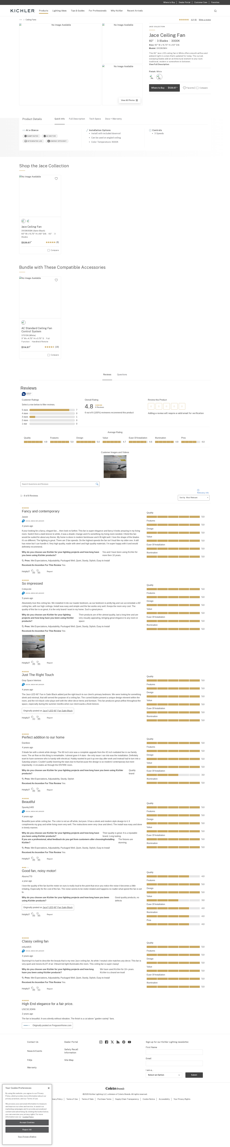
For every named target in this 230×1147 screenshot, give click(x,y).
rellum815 (26, 947)
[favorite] (56, 178)
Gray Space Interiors (31, 680)
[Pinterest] (123, 1042)
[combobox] (215, 12)
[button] (151, 406)
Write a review (205, 20)
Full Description (77, 119)
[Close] (49, 1088)
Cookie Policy (28, 1117)
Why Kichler (117, 10)
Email (148, 1058)
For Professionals (97, 10)
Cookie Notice (149, 1099)
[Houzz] (118, 1042)
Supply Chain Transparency (127, 1099)
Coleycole (26, 589)
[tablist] (115, 375)
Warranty (32, 1067)
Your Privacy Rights (182, 1099)
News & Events (34, 1051)
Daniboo (26, 743)
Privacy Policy (56, 1099)
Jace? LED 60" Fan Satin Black (58, 711)
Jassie (25, 517)
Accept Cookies (27, 1122)
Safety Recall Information (71, 1051)
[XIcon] (112, 1042)
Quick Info (60, 119)
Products (43, 10)
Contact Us (32, 1042)
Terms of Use (72, 1099)
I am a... (149, 1070)
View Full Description (159, 64)
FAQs (29, 1060)
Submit (194, 1075)
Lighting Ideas (59, 10)
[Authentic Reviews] (27, 394)
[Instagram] (100, 1042)
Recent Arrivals (135, 10)
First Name (151, 1047)
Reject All (27, 1130)
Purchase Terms (104, 1099)
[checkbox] (152, 77)
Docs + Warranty (113, 119)
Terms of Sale (88, 1099)
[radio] (152, 77)
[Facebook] (106, 1042)
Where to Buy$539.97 (164, 88)
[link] (99, 406)
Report (50, 571)
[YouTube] (129, 1042)
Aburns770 (27, 876)
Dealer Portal (71, 1042)
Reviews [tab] (107, 374)
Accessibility (164, 1099)
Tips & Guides (78, 10)
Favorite (190, 88)
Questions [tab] (122, 374)
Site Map (68, 1060)
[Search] (215, 12)
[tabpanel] (115, 707)
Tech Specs (95, 119)
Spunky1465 (28, 807)
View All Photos (130, 101)
